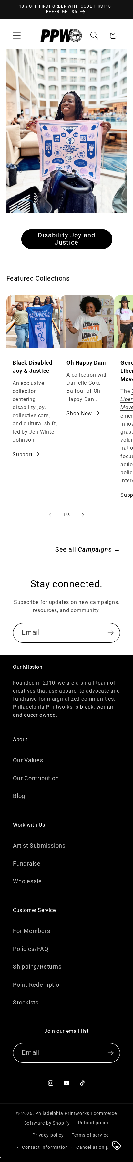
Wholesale (27, 881)
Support (22, 454)
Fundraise (27, 863)
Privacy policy (48, 1135)
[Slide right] (83, 515)
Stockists (26, 1002)
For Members (31, 930)
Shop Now (79, 414)
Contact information (45, 1147)
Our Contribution (36, 778)
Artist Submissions (39, 845)
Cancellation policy (97, 1147)
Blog (19, 795)
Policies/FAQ (30, 949)
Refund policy (93, 1122)
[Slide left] (50, 515)
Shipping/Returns (37, 966)
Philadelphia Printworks (62, 1113)
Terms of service (90, 1135)
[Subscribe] (110, 633)
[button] (16, 35)
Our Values (28, 760)
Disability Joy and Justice (66, 238)
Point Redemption (38, 984)
